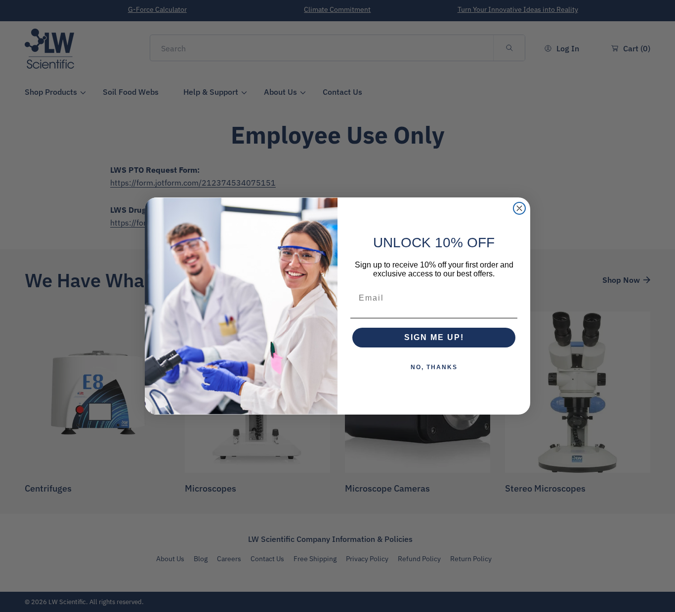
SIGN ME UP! (434, 337)
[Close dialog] (519, 208)
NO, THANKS (434, 367)
